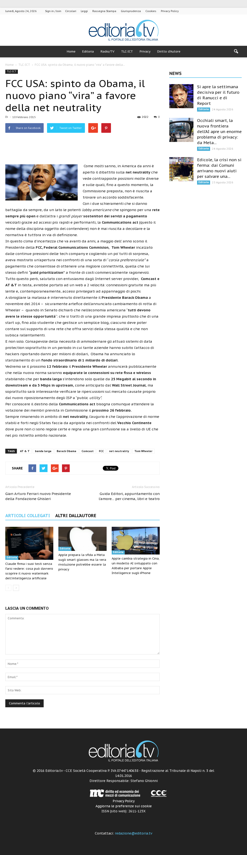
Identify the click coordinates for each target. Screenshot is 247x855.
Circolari (70, 11)
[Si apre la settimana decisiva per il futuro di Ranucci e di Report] (181, 96)
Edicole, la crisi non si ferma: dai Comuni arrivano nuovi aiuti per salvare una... (219, 168)
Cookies (150, 11)
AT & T (25, 451)
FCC (101, 451)
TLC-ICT (127, 51)
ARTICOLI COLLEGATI (27, 515)
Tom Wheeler (143, 451)
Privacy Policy (170, 11)
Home (71, 51)
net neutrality (119, 451)
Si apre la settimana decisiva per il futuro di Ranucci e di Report (218, 95)
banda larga (43, 451)
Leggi (84, 11)
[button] (236, 51)
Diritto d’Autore (168, 51)
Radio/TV (107, 51)
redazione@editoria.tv (133, 833)
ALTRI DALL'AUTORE (75, 515)
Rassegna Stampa (104, 11)
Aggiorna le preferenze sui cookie (124, 806)
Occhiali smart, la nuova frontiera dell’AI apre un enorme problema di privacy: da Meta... (219, 131)
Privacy (145, 51)
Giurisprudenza (131, 11)
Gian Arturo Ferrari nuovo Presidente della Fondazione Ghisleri (38, 496)
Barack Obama (66, 451)
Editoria (88, 51)
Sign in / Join (53, 11)
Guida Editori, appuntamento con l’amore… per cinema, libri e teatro (129, 496)
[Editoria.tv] (123, 30)
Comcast (88, 451)
